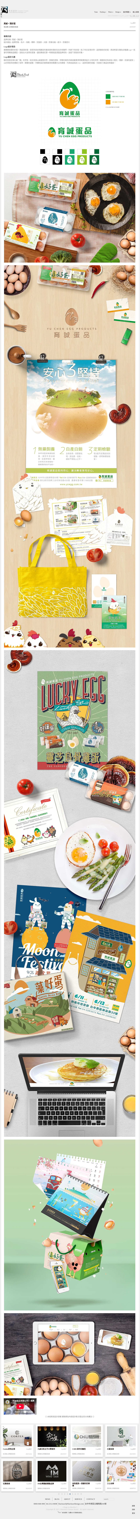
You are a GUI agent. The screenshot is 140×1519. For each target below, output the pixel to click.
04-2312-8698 (51, 1504)
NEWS (47, 1499)
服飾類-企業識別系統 (44, 1488)
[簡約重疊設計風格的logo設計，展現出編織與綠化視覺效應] (17, 1437)
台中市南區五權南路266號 (95, 1504)
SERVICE (78, 1499)
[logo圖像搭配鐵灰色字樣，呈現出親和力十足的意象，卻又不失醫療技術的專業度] (86, 1437)
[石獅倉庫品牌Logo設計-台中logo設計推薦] (17, 1471)
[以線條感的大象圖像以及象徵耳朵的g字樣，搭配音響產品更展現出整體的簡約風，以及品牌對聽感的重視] (121, 1437)
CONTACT (91, 1499)
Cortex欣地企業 (9, 1449)
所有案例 (114, 16)
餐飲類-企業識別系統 (44, 1454)
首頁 (109, 16)
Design (117, 12)
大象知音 (110, 1449)
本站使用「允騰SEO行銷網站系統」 (72, 1512)
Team (96, 12)
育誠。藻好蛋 (135, 16)
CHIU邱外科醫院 (79, 1449)
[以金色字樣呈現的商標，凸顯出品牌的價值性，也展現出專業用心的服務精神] (86, 1471)
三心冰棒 (110, 1483)
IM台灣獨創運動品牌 (46, 1484)
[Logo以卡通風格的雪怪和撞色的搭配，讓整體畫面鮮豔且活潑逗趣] (121, 1471)
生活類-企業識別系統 (9, 1454)
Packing (102, 12)
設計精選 (126, 12)
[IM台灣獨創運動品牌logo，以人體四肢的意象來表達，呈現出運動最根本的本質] (52, 1471)
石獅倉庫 (6, 1484)
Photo (110, 12)
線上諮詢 (136, 12)
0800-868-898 (39, 1504)
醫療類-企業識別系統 (78, 1454)
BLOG (57, 1499)
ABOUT (67, 1499)
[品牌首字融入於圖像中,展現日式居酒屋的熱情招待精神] (52, 1437)
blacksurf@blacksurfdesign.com (71, 1504)
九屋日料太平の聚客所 (46, 1449)
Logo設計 (126, 16)
